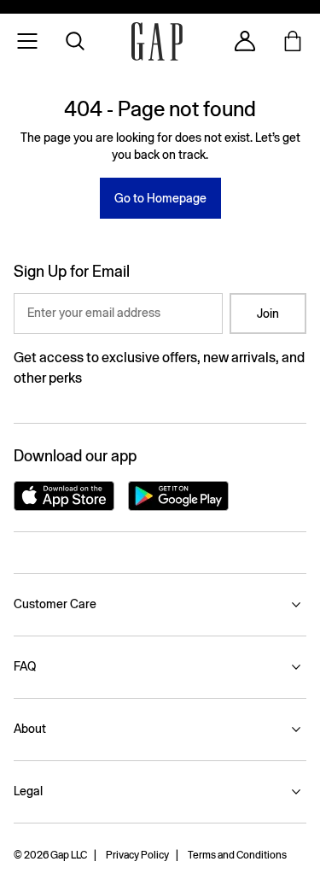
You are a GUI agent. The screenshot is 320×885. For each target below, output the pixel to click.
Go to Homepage (160, 198)
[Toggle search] (75, 41)
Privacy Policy (137, 855)
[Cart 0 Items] (292, 41)
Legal (28, 791)
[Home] (157, 41)
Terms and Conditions (237, 855)
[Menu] (27, 41)
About (30, 729)
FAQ (25, 666)
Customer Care (55, 604)
